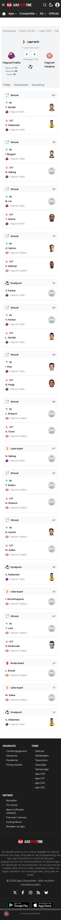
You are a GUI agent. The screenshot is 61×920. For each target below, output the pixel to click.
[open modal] (57, 5)
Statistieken (21, 84)
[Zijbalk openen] (3, 5)
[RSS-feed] (38, 892)
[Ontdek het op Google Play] (19, 905)
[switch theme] (51, 5)
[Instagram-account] (31, 892)
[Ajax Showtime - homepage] (19, 5)
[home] (4, 14)
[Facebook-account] (23, 892)
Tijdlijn (7, 84)
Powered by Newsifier (30, 913)
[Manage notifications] (6, 913)
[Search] (45, 5)
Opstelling (38, 84)
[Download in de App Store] (43, 905)
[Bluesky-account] (46, 892)
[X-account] (15, 892)
